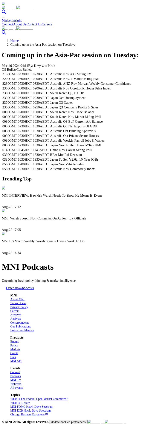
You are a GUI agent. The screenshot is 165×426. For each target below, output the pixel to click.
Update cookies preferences (68, 422)
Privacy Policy (19, 307)
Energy (14, 341)
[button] (82, 7)
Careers (47, 24)
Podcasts (15, 376)
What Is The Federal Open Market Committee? (38, 399)
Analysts (15, 318)
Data (13, 357)
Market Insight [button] (11, 20)
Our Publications (20, 326)
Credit (14, 353)
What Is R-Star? (20, 402)
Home (14, 40)
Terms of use (18, 303)
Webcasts (15, 383)
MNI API (16, 361)
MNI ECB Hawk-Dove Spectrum (30, 410)
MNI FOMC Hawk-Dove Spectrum (31, 406)
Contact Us (34, 24)
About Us (19, 24)
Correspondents (19, 322)
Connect (7, 24)
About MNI (17, 299)
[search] (4, 12)
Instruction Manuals (22, 330)
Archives (15, 314)
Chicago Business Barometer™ (29, 414)
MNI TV (15, 380)
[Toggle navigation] (3, 17)
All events (16, 387)
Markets (15, 349)
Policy (14, 345)
